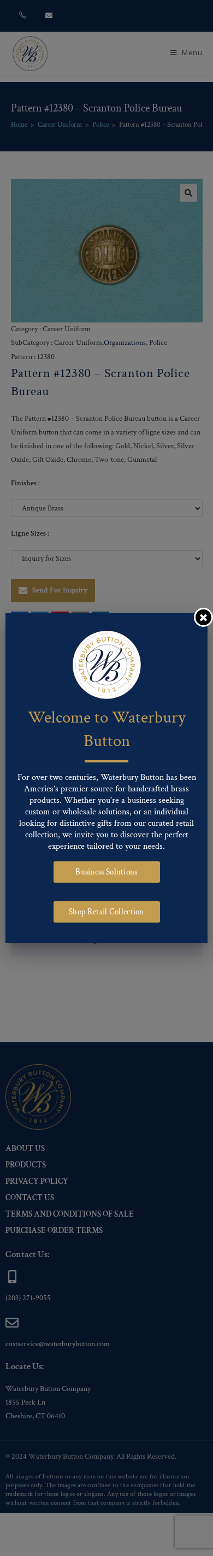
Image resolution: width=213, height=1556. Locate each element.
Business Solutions (106, 872)
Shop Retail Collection (106, 912)
